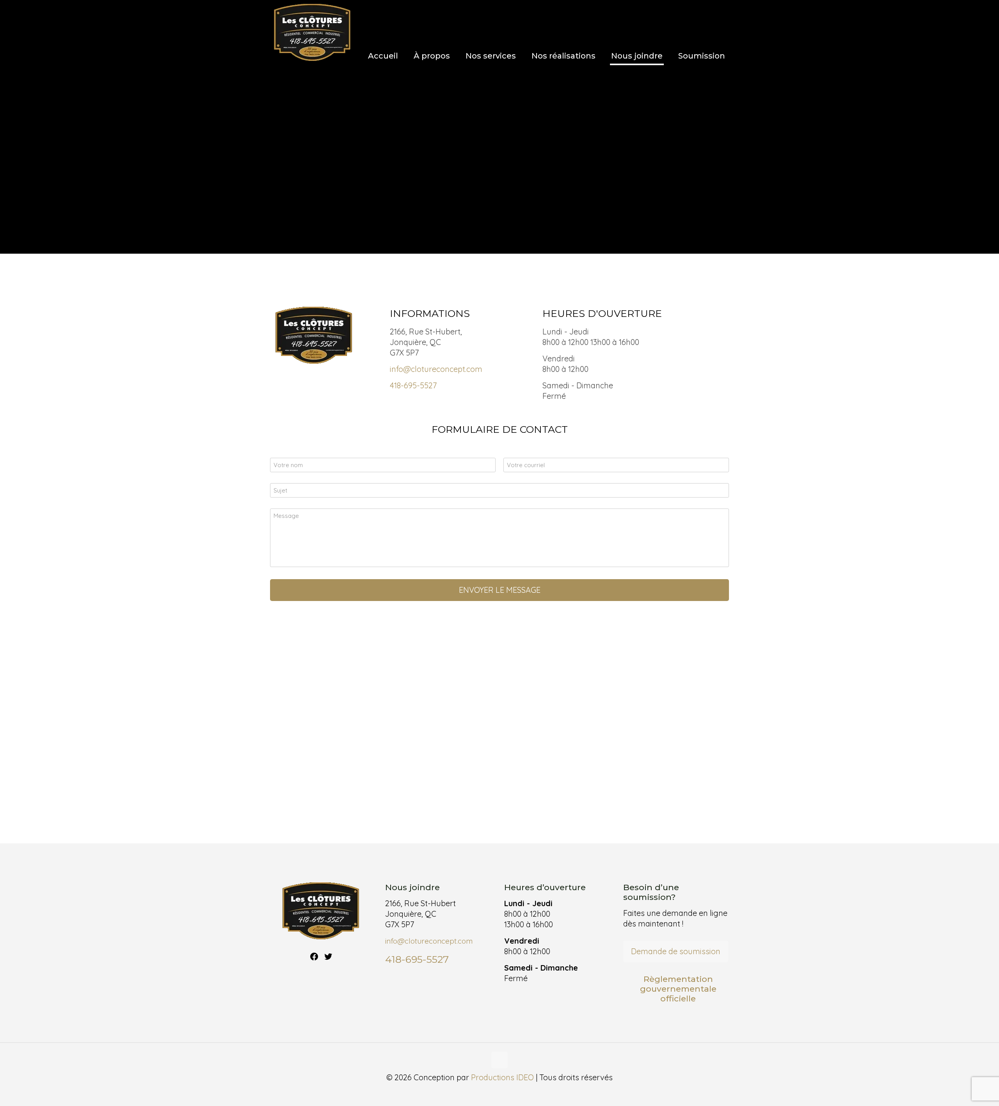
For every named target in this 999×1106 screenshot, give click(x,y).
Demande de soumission (675, 951)
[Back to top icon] (499, 1060)
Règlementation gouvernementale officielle (678, 988)
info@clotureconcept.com (436, 369)
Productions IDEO (502, 1077)
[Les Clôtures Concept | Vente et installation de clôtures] (312, 33)
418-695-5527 (413, 385)
